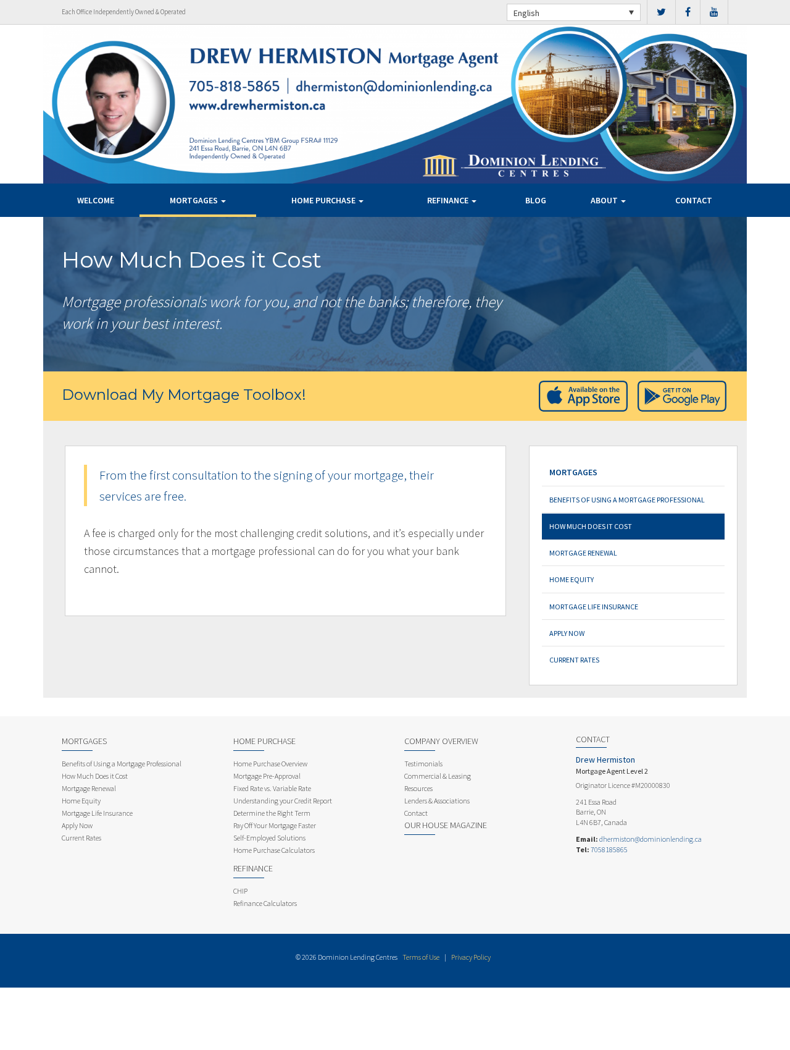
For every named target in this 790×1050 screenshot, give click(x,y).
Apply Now (566, 633)
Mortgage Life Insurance (593, 606)
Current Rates (574, 659)
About (605, 200)
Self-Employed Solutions (269, 837)
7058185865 (609, 849)
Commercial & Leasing (437, 776)
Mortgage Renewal (583, 552)
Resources (418, 788)
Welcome (95, 200)
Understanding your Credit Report (282, 800)
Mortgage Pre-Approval (267, 776)
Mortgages (195, 200)
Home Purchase (324, 200)
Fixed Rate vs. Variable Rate (272, 788)
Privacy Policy (471, 957)
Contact (693, 200)
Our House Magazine (445, 825)
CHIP (240, 890)
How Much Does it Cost (590, 526)
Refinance (448, 200)
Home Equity (571, 579)
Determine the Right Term (271, 813)
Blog (535, 200)
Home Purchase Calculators (274, 850)
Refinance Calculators (265, 903)
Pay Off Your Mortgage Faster (274, 825)
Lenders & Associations (437, 800)
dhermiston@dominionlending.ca (650, 839)
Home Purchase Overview (270, 763)
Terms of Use (420, 957)
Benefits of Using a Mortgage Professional (627, 499)
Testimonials (423, 763)
